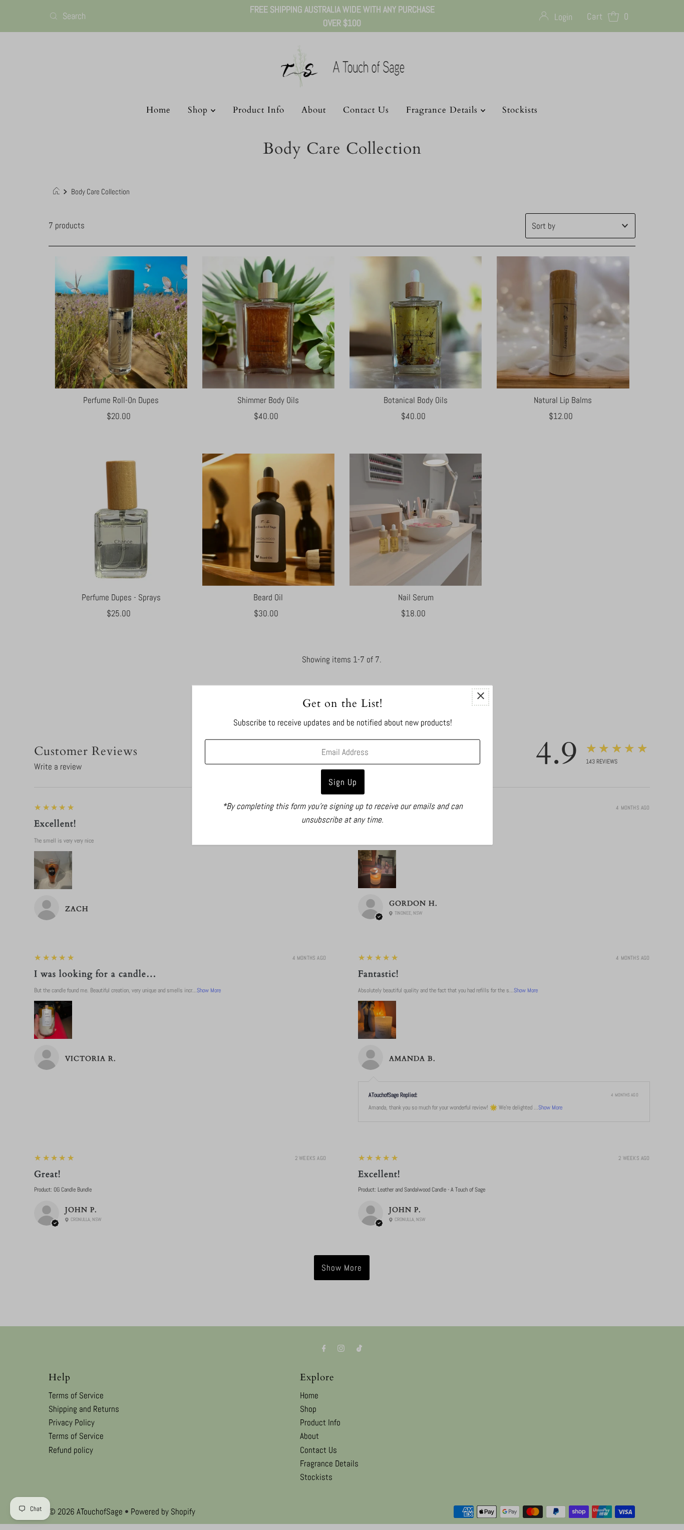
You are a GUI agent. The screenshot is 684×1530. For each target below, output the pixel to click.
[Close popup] (480, 697)
